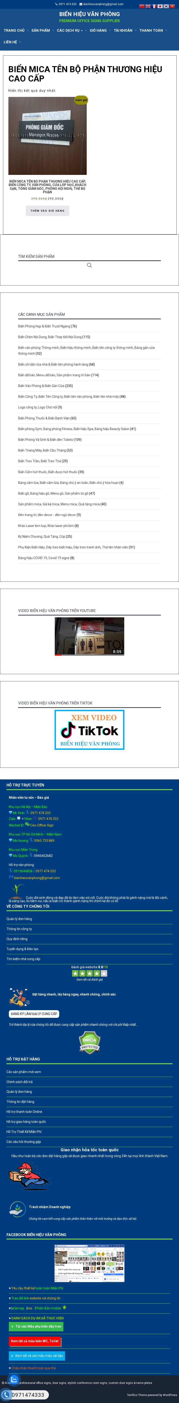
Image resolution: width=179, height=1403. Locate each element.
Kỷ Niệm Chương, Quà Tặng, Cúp (41, 536)
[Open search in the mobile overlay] (89, 265)
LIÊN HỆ (10, 42)
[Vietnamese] (172, 6)
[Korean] (166, 6)
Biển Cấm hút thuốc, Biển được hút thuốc (47, 472)
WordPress (170, 1395)
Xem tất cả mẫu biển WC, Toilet (35, 1341)
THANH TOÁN (151, 30)
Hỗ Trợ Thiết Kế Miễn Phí (24, 1132)
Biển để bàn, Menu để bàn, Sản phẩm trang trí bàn (54, 375)
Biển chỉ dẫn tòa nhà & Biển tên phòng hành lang (53, 364)
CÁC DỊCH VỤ (68, 30)
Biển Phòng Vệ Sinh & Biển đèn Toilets (45, 440)
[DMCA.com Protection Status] (89, 1054)
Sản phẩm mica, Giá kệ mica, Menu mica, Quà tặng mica (59, 504)
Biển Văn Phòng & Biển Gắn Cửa (41, 386)
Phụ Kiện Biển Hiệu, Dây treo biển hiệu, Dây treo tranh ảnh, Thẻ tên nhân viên (73, 547)
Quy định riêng (17, 939)
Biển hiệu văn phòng (89, 14)
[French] (154, 6)
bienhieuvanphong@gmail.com (103, 4)
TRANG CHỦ (14, 30)
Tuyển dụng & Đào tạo (22, 949)
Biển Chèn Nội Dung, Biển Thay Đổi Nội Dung (50, 337)
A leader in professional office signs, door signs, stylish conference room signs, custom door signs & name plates (78, 1383)
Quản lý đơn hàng (19, 919)
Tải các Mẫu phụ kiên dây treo (38, 1326)
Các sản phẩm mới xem (24, 1072)
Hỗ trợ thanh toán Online (24, 1112)
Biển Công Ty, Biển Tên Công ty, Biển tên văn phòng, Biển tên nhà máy (68, 396)
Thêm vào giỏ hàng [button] (48, 210)
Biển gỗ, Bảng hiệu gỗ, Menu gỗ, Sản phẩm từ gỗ (53, 493)
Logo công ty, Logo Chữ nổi (37, 407)
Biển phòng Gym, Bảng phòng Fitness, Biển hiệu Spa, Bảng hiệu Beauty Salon (73, 429)
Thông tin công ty (19, 929)
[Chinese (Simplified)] (142, 6)
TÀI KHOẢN (123, 30)
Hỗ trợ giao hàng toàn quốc (26, 1122)
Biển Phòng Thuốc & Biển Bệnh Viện (44, 418)
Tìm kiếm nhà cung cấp (23, 959)
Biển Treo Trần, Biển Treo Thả (39, 461)
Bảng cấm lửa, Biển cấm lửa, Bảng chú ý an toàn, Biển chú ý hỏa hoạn (68, 483)
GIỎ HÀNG (98, 30)
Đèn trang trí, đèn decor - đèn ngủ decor (47, 515)
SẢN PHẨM (40, 30)
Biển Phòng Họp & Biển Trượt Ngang (44, 326)
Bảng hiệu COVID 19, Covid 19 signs (43, 558)
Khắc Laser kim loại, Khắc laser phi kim (46, 526)
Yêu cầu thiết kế (37, 1288)
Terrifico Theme (137, 1395)
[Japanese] (160, 6)
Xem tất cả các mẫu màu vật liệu (39, 1356)
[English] (148, 6)
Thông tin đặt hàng (20, 1102)
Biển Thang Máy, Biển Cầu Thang (42, 450)
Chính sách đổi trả (20, 1082)
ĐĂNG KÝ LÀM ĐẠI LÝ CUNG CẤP (34, 1014)
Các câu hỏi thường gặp (24, 1142)
